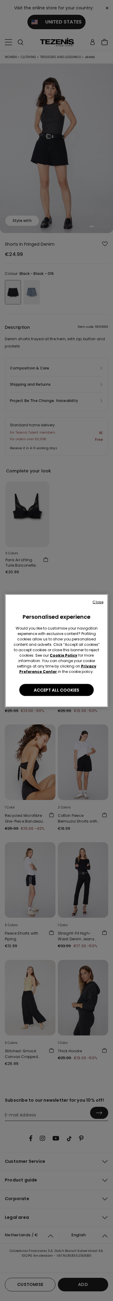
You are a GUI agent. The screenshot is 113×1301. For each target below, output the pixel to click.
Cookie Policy (63, 655)
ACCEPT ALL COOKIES (56, 690)
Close (98, 601)
